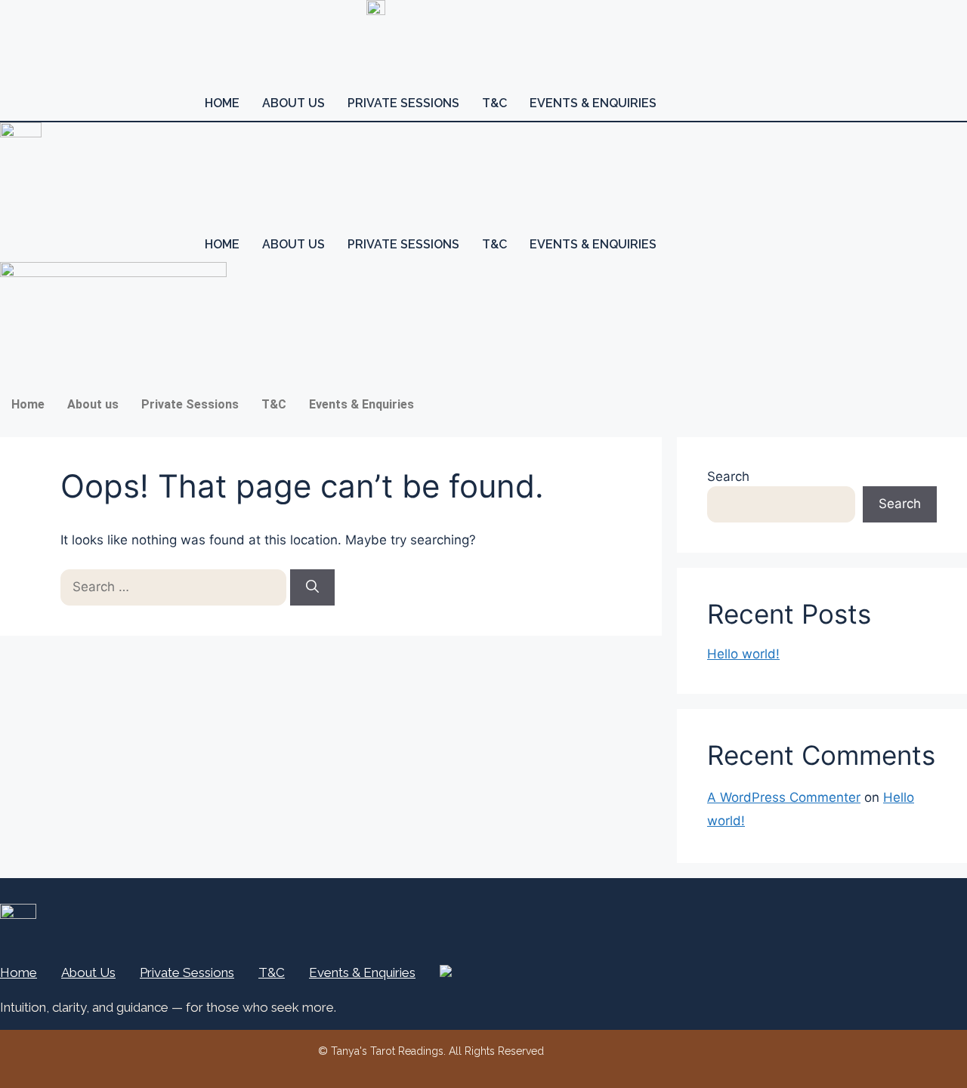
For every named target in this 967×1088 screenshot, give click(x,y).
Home (222, 103)
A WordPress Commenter (783, 797)
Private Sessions (403, 103)
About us (293, 103)
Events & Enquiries (593, 103)
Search (728, 476)
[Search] (312, 587)
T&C (494, 103)
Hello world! (743, 653)
